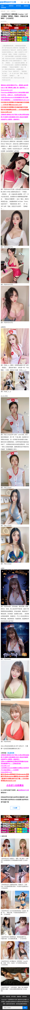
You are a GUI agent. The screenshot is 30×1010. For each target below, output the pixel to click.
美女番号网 (11, 753)
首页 (2, 5)
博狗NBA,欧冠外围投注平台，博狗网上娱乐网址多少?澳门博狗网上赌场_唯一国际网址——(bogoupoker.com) (14, 87)
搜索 (25, 1007)
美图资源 (11, 5)
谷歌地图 (8, 1001)
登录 (22, 2)
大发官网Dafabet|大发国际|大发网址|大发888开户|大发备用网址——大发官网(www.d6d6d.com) (15, 770)
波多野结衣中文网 (8, 2)
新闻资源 (3, 7)
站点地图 (24, 999)
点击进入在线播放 (15, 785)
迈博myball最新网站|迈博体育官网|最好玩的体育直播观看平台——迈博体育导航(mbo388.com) (14, 763)
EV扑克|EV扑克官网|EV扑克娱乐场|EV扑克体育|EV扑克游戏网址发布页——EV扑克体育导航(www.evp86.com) (15, 109)
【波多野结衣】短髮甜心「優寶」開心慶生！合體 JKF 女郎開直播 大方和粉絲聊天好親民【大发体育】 (14, 860)
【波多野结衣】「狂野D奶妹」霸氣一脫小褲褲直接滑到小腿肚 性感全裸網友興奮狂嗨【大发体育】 (14, 989)
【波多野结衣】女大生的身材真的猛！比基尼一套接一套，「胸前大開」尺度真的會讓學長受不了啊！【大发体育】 (14, 912)
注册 (25, 2)
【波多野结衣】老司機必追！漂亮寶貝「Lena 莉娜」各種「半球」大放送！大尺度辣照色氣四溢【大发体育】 (14, 963)
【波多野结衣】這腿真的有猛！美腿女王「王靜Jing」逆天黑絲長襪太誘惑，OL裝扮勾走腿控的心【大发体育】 (14, 886)
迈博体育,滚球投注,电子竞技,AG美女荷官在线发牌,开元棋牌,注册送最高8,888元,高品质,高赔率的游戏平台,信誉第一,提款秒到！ (15, 117)
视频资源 (26, 5)
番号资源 (18, 5)
